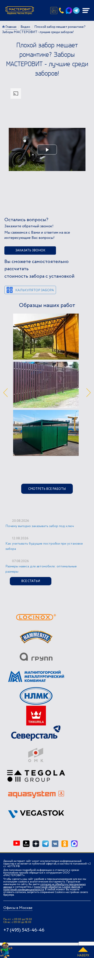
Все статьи (30, 581)
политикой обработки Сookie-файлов (57, 887)
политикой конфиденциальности (23, 889)
